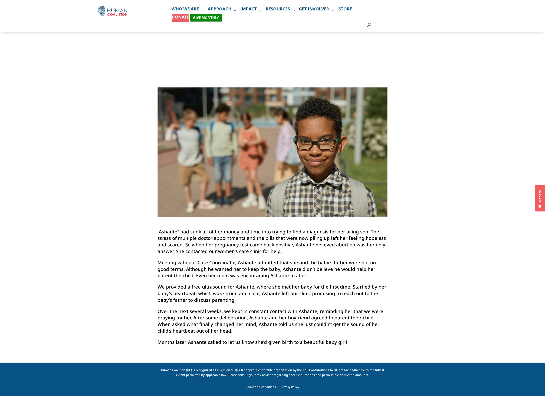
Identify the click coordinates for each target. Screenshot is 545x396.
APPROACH (219, 9)
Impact (248, 9)
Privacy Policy (290, 387)
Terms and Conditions (261, 387)
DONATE (180, 17)
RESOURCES (278, 9)
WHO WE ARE (185, 9)
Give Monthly (206, 17)
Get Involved (314, 9)
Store (345, 9)
